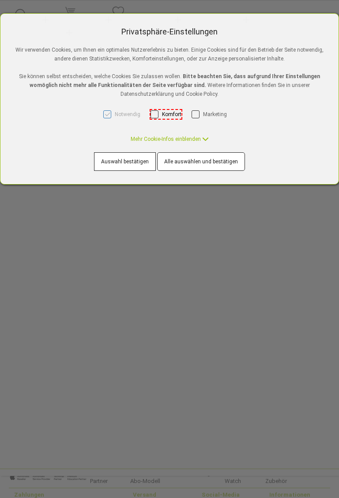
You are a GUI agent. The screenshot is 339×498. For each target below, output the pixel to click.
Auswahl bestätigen (125, 161)
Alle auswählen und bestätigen (201, 161)
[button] (170, 139)
